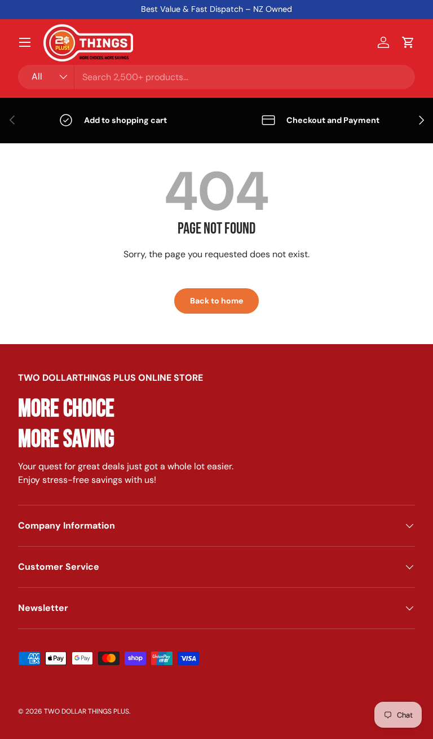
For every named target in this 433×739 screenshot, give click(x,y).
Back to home (216, 301)
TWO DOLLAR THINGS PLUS (86, 711)
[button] (408, 42)
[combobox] (216, 77)
